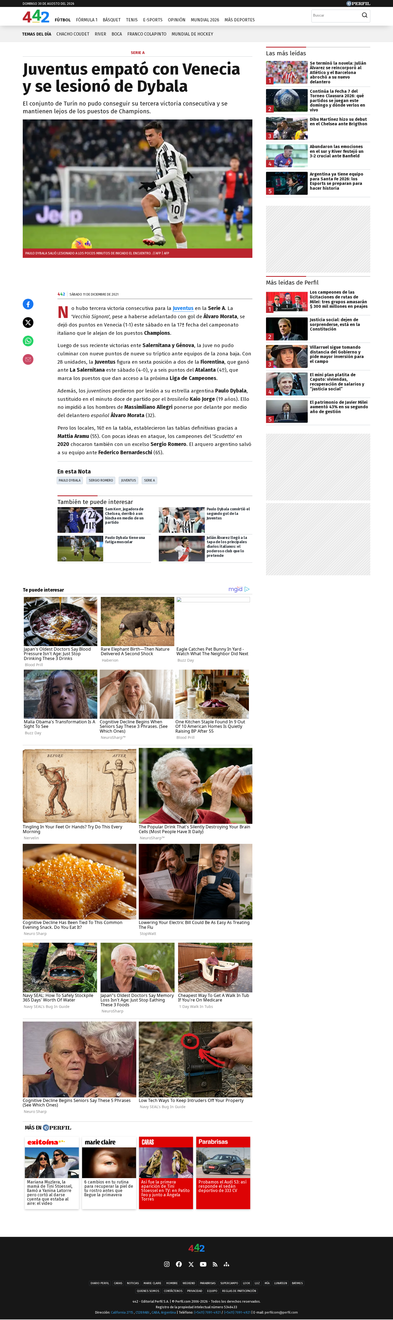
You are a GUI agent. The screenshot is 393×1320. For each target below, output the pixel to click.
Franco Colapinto (146, 34)
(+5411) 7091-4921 (207, 1312)
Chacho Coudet (72, 34)
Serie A (149, 480)
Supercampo (229, 1283)
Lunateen (280, 1283)
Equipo (212, 1291)
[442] (196, 1248)
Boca (116, 34)
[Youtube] (203, 1265)
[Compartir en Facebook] (28, 304)
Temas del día (36, 34)
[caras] (166, 1143)
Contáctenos (173, 1291)
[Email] (28, 359)
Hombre (172, 1283)
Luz (257, 1283)
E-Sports (153, 19)
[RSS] (215, 1265)
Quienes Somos (148, 1291)
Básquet (112, 19)
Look (246, 1283)
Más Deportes (240, 19)
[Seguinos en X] (191, 1264)
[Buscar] (364, 15)
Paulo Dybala (69, 480)
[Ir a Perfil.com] (358, 4)
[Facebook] (179, 1264)
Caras (118, 1283)
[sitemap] (226, 1264)
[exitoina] (52, 1143)
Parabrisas (207, 1283)
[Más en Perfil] (56, 1127)
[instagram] (166, 1264)
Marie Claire (152, 1283)
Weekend (189, 1283)
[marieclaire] (109, 1143)
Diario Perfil (100, 1283)
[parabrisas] (223, 1143)
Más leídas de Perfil (292, 282)
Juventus (128, 480)
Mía (267, 1283)
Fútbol (63, 19)
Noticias (133, 1283)
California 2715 (122, 1312)
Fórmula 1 (86, 19)
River (100, 34)
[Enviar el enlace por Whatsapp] (28, 341)
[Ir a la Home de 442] (36, 21)
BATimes (297, 1283)
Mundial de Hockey (192, 34)
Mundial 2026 (205, 19)
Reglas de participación (239, 1291)
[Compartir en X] (28, 322)
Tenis (132, 19)
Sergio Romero (101, 480)
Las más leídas (286, 53)
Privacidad (194, 1291)
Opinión (177, 19)
